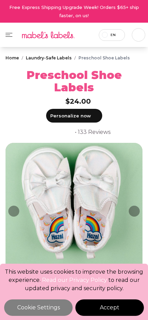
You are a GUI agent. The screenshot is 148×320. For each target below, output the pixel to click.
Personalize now (70, 115)
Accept (109, 307)
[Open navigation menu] (9, 35)
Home (12, 57)
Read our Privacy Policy (74, 280)
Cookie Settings (38, 307)
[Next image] (134, 211)
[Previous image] (13, 211)
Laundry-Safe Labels (49, 57)
